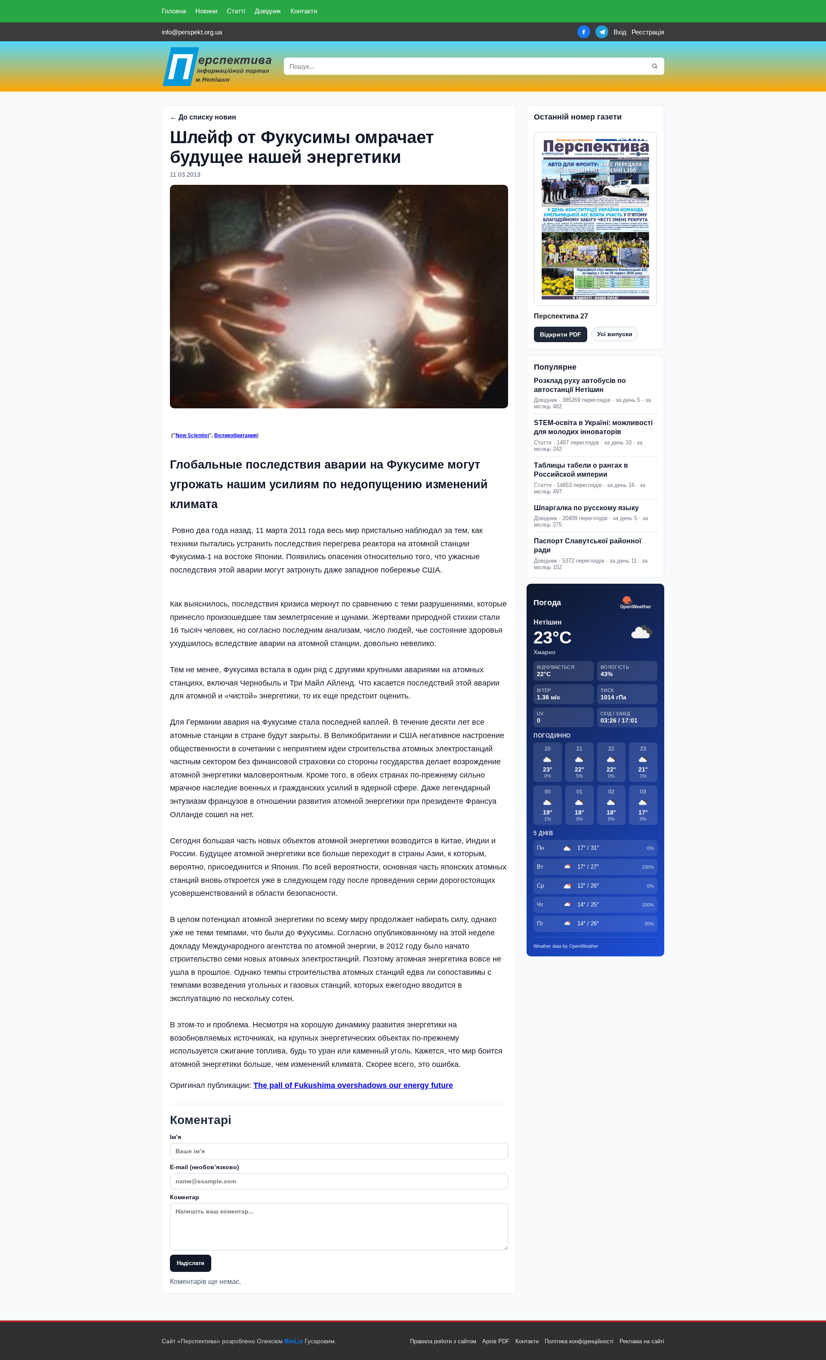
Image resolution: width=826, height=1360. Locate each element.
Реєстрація (648, 32)
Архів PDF (495, 1341)
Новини (206, 11)
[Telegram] (601, 31)
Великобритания (235, 435)
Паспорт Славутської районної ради (587, 545)
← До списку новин (203, 117)
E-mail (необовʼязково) (204, 1167)
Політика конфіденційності (579, 1341)
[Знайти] (655, 66)
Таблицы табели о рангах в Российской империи (581, 470)
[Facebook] (583, 31)
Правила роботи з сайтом (443, 1341)
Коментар (184, 1197)
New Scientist (192, 435)
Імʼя (175, 1136)
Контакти (303, 11)
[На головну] (218, 66)
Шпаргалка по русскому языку (586, 508)
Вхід (619, 32)
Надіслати (190, 1263)
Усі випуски (614, 334)
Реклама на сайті (642, 1341)
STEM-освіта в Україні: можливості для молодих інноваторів (593, 427)
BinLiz (293, 1341)
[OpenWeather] (635, 603)
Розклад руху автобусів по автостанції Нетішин (580, 385)
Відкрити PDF (560, 334)
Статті (236, 11)
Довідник (268, 11)
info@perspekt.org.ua (192, 32)
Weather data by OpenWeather (565, 946)
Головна (174, 11)
